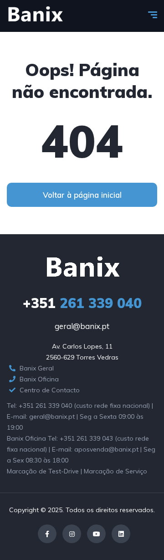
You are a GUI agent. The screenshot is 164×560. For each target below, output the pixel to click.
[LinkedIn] (121, 533)
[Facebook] (47, 533)
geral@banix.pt (82, 326)
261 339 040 (82, 303)
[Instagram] (71, 533)
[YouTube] (96, 533)
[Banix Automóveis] (35, 16)
